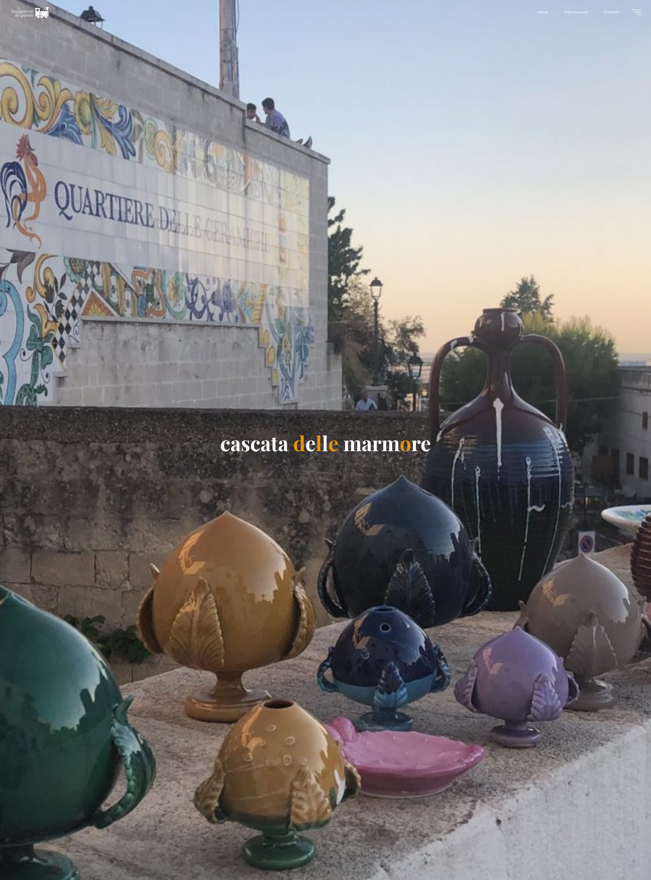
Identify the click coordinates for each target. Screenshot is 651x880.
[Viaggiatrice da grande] (30, 11)
